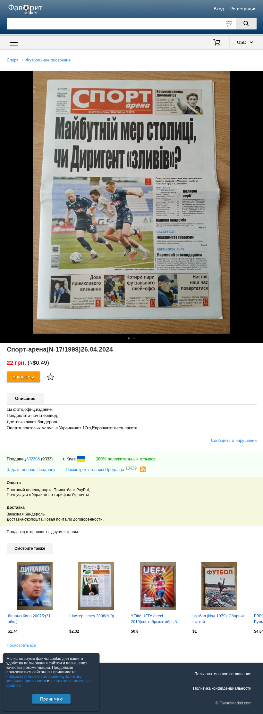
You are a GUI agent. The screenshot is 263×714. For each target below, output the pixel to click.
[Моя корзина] (217, 43)
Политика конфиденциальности (222, 688)
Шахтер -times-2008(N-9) (91, 616)
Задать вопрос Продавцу (31, 469)
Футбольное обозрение (48, 60)
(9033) (47, 459)
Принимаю (51, 699)
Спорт (12, 60)
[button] (129, 338)
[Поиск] (246, 23)
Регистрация (243, 8)
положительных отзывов (126, 459)
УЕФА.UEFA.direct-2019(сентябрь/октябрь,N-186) (155, 619)
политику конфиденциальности (43, 678)
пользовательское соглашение (34, 676)
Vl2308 (33, 459)
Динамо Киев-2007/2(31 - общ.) (30, 619)
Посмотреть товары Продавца (101, 469)
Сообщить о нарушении (234, 440)
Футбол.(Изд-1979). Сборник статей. (218, 619)
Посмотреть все (21, 645)
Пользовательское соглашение (222, 674)
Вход (219, 8)
